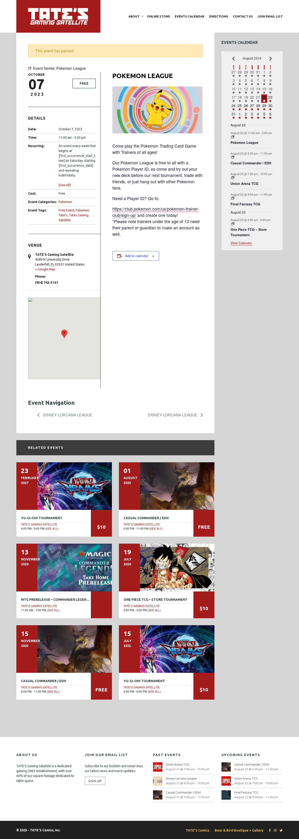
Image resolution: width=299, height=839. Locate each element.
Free (84, 83)
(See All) (65, 185)
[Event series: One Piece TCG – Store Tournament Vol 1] (232, 224)
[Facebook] (269, 830)
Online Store (158, 16)
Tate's (63, 215)
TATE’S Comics (197, 830)
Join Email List (270, 16)
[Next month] (271, 59)
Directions (218, 16)
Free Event (66, 210)
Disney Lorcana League (67, 415)
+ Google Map (45, 269)
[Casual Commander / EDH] (166, 486)
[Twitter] (280, 830)
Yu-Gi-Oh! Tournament (41, 518)
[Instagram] (274, 830)
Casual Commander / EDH (146, 518)
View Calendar (241, 243)
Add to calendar (136, 255)
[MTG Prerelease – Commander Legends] (64, 567)
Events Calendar (189, 16)
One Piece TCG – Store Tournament (155, 599)
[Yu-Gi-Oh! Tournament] (64, 486)
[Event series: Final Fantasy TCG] (232, 198)
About (133, 16)
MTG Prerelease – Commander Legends (56, 599)
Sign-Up (95, 781)
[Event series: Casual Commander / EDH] (232, 157)
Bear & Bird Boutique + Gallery (239, 830)
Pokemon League (244, 142)
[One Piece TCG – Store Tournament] (166, 567)
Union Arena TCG (244, 183)
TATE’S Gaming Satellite (39, 524)
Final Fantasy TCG (245, 204)
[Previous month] (233, 59)
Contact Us (243, 16)
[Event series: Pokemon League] (232, 137)
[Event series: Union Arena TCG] (232, 178)
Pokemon (65, 202)
